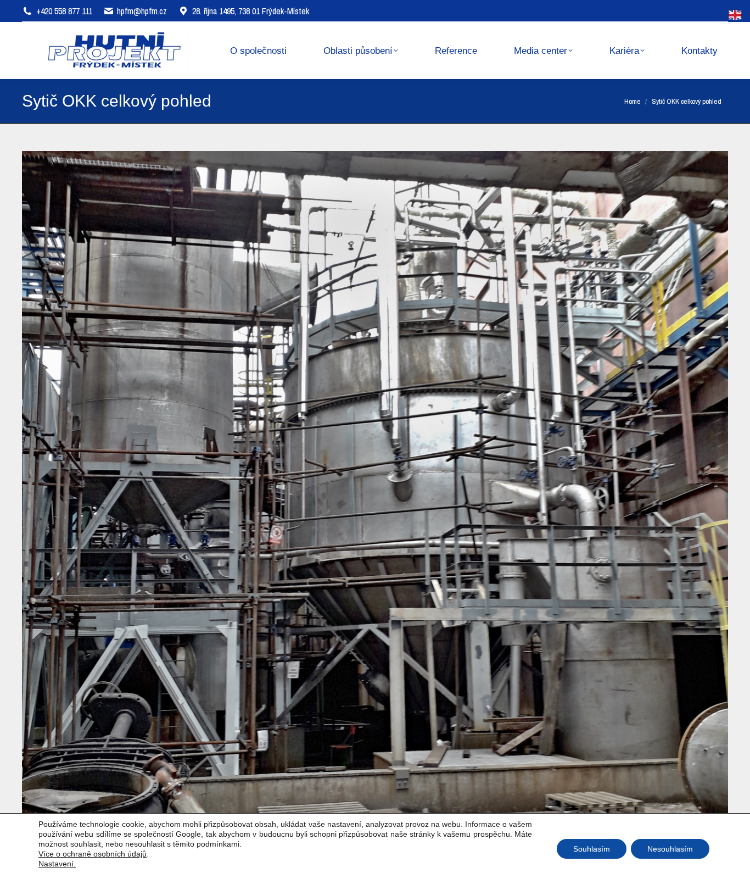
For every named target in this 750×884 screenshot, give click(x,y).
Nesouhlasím (670, 848)
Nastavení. (57, 863)
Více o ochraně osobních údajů (92, 853)
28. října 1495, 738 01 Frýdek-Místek (250, 11)
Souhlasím (591, 848)
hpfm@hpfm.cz (142, 11)
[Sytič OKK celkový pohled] (375, 484)
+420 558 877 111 (64, 11)
